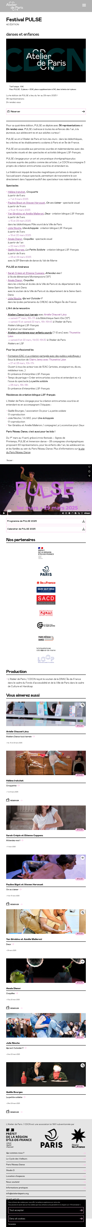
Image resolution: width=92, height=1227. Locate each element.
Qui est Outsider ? (15, 1048)
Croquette (11, 786)
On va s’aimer (12, 890)
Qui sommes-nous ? (15, 1153)
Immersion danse (38, 441)
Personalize (12, 1224)
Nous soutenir (13, 1182)
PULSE (22, 441)
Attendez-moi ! (13, 841)
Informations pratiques (17, 1188)
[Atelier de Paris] (14, 6)
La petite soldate (14, 1097)
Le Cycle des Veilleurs (16, 1159)
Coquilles (10, 993)
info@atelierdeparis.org (17, 1193)
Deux (8, 944)
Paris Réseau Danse (15, 1165)
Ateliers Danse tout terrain (19, 737)
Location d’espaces (15, 1176)
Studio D (10, 1170)
